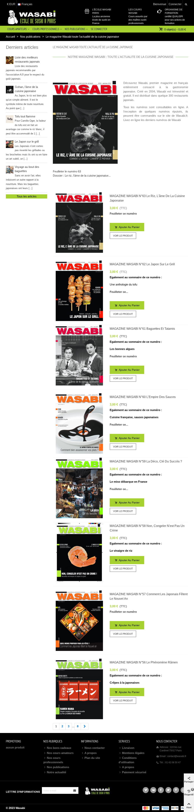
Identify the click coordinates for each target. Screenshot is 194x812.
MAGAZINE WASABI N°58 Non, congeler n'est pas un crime (147, 528)
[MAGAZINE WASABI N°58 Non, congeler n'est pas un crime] (79, 552)
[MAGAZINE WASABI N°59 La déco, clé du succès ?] (79, 488)
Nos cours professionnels (53, 760)
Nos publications (58, 767)
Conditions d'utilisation (128, 760)
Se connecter (99, 29)
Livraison (128, 747)
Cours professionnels (45, 29)
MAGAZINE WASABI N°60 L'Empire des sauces (143, 397)
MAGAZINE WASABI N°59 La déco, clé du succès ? (146, 461)
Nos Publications (75, 29)
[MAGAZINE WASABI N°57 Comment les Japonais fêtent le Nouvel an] (79, 620)
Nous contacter (94, 747)
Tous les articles (27, 196)
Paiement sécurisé (134, 772)
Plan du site (92, 757)
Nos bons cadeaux (59, 747)
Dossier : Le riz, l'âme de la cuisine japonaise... (82, 175)
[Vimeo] (146, 790)
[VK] (153, 790)
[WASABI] (31, 17)
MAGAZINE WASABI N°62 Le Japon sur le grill (142, 264)
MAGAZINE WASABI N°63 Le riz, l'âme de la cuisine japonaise (147, 198)
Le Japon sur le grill (26, 150)
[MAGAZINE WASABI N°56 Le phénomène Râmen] (79, 689)
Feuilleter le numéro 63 (67, 171)
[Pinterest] (176, 790)
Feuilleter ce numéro (123, 213)
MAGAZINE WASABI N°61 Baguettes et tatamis (142, 328)
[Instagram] (184, 790)
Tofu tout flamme (26, 125)
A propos (90, 753)
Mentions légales (133, 753)
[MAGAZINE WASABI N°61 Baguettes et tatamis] (79, 355)
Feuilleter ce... (119, 291)
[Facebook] (161, 790)
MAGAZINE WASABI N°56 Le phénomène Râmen (144, 662)
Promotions (13, 741)
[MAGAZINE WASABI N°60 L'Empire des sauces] (79, 423)
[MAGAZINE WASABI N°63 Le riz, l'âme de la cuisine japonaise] (79, 222)
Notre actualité (56, 772)
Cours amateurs (17, 29)
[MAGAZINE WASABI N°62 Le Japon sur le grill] (79, 291)
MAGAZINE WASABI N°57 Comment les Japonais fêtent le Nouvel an (149, 596)
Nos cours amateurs (60, 753)
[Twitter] (168, 790)
